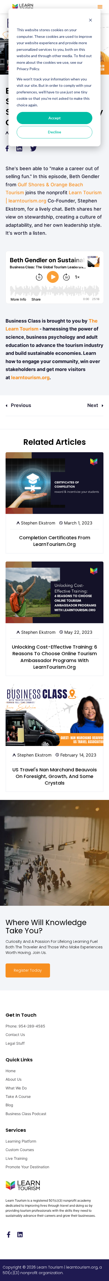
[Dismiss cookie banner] (90, 20)
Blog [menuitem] (9, 1105)
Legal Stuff (15, 1043)
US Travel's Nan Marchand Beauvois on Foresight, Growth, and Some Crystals (54, 776)
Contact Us (15, 1034)
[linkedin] (19, 148)
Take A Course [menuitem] (18, 1096)
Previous (20, 405)
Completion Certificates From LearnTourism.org (54, 540)
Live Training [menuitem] (17, 1158)
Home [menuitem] (11, 1071)
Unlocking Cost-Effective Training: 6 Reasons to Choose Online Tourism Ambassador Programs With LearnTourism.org (54, 657)
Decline (54, 132)
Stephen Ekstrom (38, 523)
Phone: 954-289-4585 (25, 1026)
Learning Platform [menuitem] (21, 1141)
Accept (54, 118)
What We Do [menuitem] (16, 1088)
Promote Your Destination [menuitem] (27, 1167)
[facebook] (7, 148)
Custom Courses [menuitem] (20, 1149)
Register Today (28, 970)
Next (93, 405)
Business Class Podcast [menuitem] (26, 1113)
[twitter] (33, 148)
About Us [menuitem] (13, 1079)
